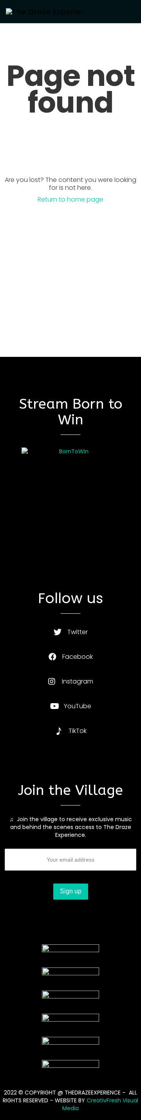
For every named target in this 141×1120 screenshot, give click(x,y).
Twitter (77, 631)
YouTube (77, 706)
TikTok (78, 730)
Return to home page (70, 199)
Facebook (77, 656)
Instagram (77, 681)
